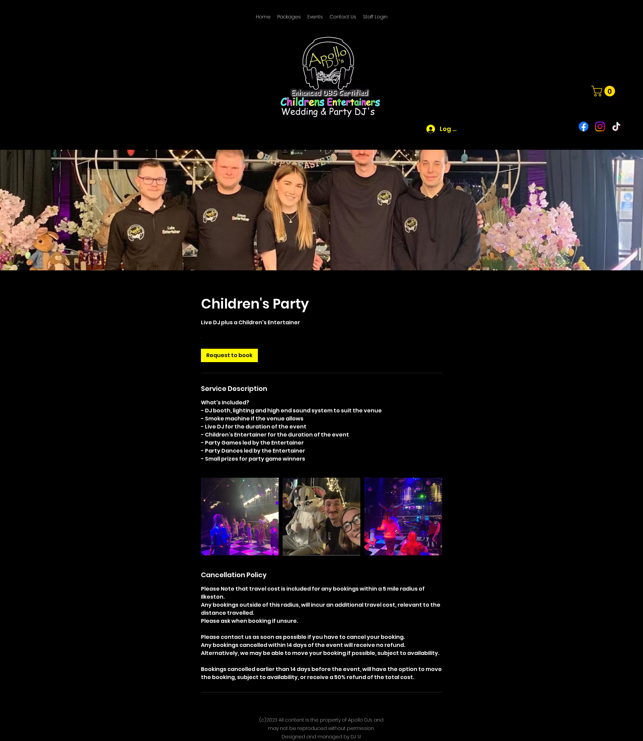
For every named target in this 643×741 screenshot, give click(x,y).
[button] (604, 91)
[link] (229, 355)
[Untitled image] (240, 516)
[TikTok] (616, 126)
